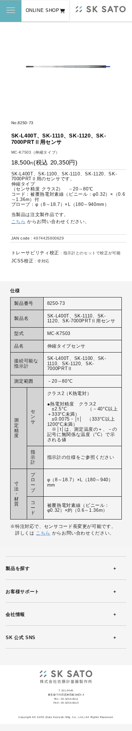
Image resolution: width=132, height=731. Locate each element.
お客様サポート (22, 591)
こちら (18, 221)
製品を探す (18, 568)
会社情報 (15, 614)
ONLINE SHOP (42, 10)
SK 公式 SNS (21, 637)
